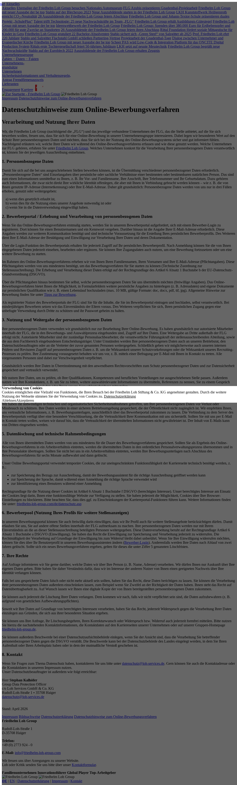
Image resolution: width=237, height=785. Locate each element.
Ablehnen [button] (9, 400)
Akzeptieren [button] (25, 400)
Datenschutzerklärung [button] (120, 396)
